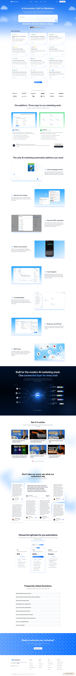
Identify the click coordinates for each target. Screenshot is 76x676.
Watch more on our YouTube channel (38, 461)
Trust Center (49, 667)
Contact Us (40, 665)
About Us (49, 669)
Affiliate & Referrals (32, 667)
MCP (41, 1)
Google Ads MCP (59, 665)
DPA (48, 665)
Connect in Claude (58, 144)
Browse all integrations (37, 410)
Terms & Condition (50, 663)
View (26, 54)
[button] (19, 38)
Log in (57, 1)
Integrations (31, 665)
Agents (31, 1)
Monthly (34, 544)
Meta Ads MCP (59, 667)
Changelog (40, 667)
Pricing (45, 1)
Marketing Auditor (59, 669)
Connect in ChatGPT (59, 146)
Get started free (62, 1)
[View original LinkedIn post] (22, 499)
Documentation (41, 663)
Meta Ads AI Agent (60, 663)
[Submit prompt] (56, 20)
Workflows (36, 1)
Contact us (53, 556)
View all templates (37, 82)
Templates (31, 663)
